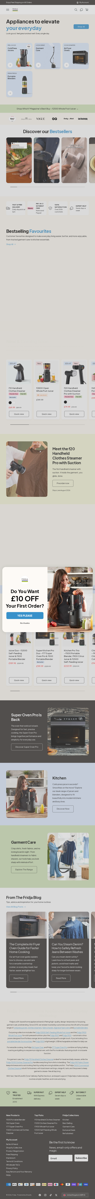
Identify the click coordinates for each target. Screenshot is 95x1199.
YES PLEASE (24, 615)
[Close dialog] (90, 570)
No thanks (25, 623)
